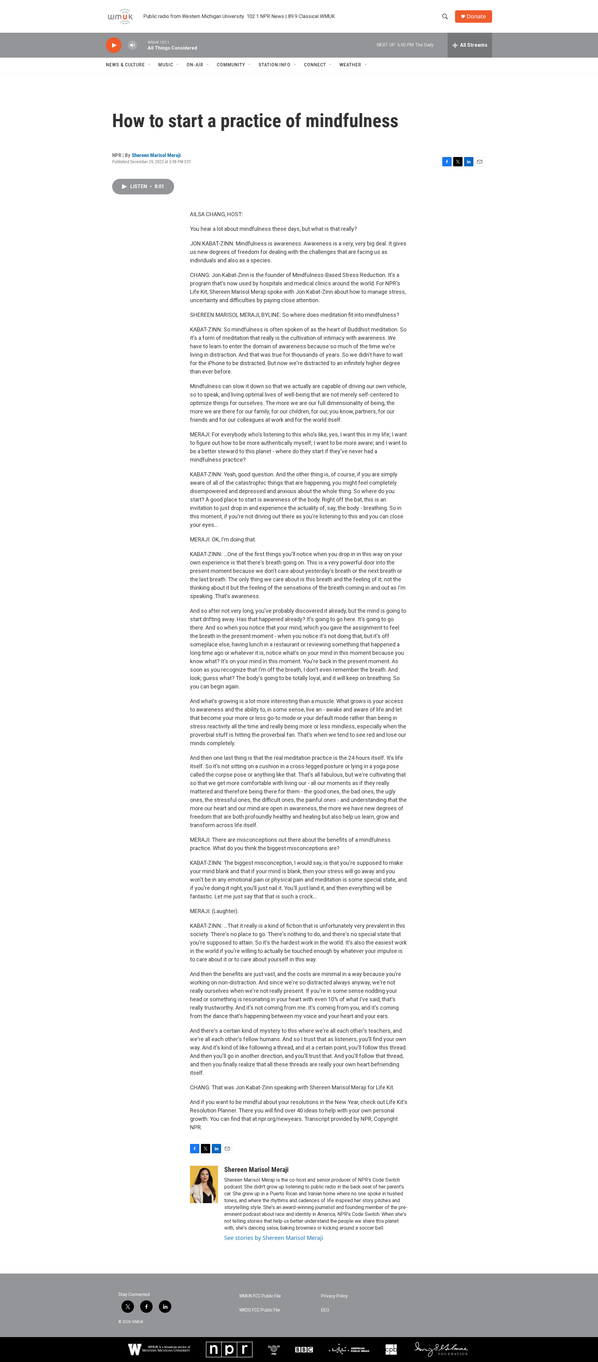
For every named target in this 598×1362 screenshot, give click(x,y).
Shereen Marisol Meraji (156, 155)
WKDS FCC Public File (259, 1310)
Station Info (275, 64)
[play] (114, 45)
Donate (476, 16)
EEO (325, 1310)
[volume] (132, 45)
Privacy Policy (334, 1296)
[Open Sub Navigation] (149, 64)
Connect (315, 64)
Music (165, 64)
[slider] (142, 45)
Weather (350, 64)
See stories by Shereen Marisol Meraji (273, 1237)
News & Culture (125, 64)
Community (231, 64)
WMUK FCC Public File (260, 1296)
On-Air (195, 64)
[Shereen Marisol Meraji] (204, 1184)
